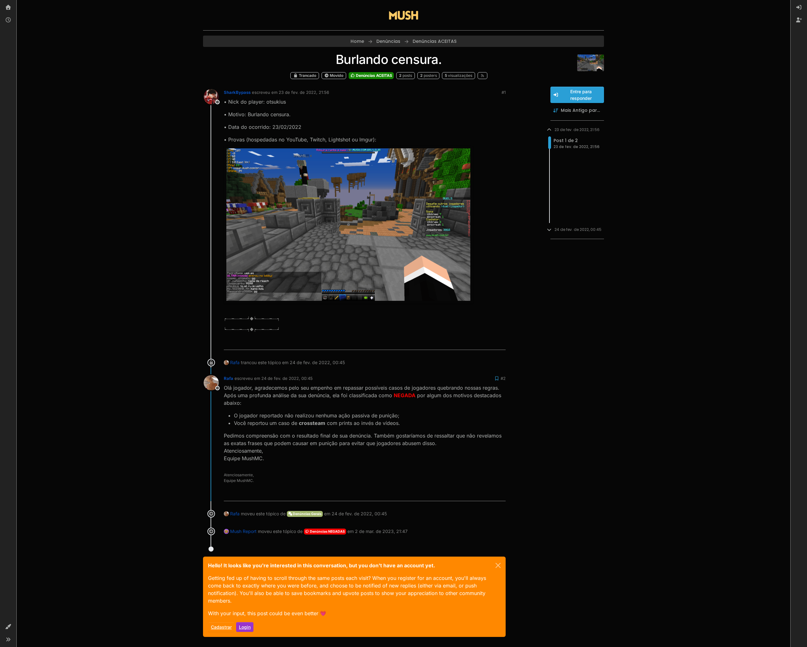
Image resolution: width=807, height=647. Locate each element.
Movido (336, 75)
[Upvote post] (478, 342)
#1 (504, 92)
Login (245, 627)
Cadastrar (221, 627)
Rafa (235, 362)
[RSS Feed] (482, 75)
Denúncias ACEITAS (373, 75)
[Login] (798, 8)
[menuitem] (798, 8)
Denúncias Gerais (307, 514)
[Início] (8, 8)
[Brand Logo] (403, 15)
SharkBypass (237, 92)
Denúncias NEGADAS (327, 532)
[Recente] (8, 20)
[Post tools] (500, 342)
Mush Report (243, 531)
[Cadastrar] (798, 20)
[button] (8, 627)
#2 (503, 378)
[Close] (498, 565)
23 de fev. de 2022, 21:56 (304, 92)
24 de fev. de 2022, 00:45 (287, 378)
